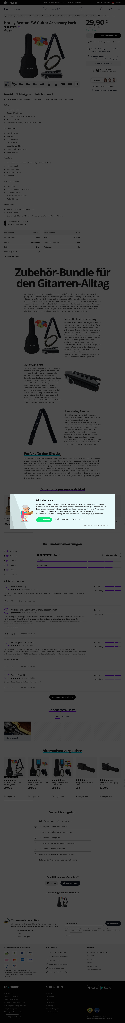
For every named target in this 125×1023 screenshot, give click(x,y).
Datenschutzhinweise (101, 526)
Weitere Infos (77, 519)
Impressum (88, 526)
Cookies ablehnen (62, 519)
